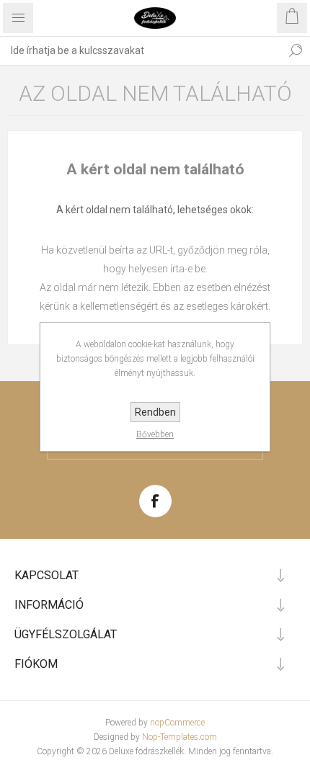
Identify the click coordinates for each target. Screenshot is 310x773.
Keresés (295, 50)
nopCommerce (177, 723)
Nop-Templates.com (179, 737)
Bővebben (155, 434)
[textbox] (140, 50)
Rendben (155, 412)
